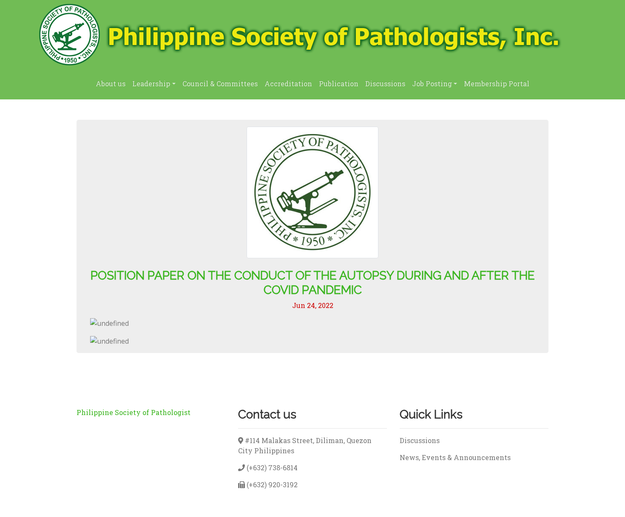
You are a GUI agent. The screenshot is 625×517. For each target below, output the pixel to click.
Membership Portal (496, 83)
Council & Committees (220, 83)
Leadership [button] (151, 83)
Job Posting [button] (432, 83)
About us (110, 83)
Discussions (385, 83)
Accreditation (288, 83)
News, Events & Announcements (455, 457)
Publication (338, 83)
